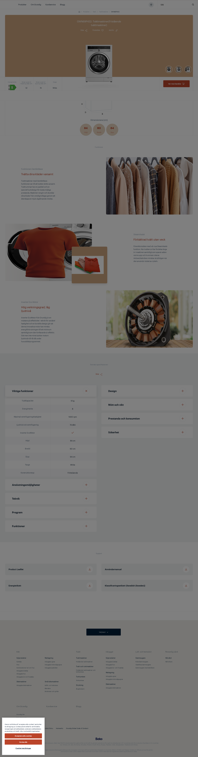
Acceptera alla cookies (23, 736)
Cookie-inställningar (23, 748)
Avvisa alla (23, 742)
